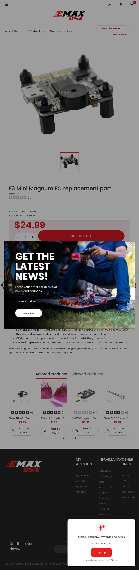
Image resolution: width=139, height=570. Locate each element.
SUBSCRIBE (28, 313)
